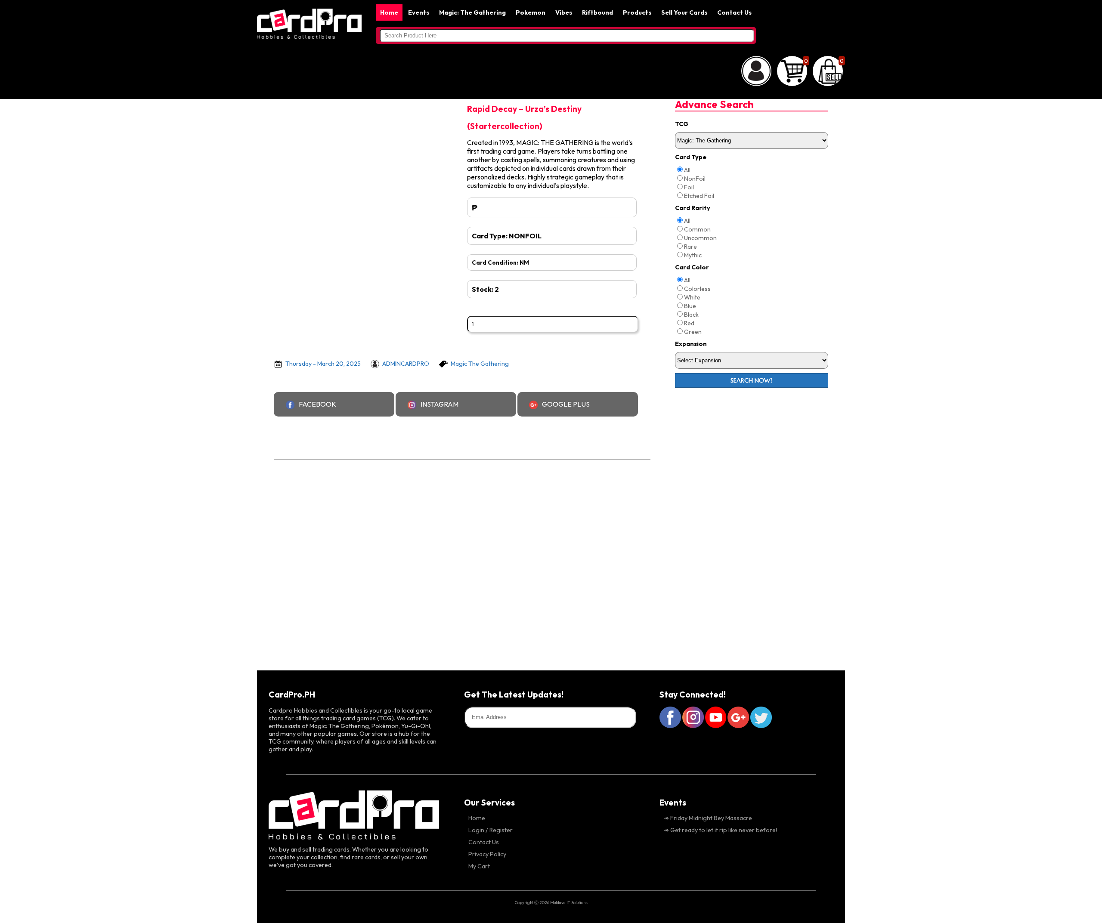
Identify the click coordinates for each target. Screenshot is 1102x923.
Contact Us (734, 12)
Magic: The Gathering (472, 12)
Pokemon (530, 12)
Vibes (563, 12)
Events (418, 12)
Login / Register (490, 830)
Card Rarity (692, 208)
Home (389, 12)
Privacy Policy (487, 854)
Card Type (690, 157)
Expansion (691, 344)
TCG (681, 124)
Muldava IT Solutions (569, 902)
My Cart (479, 866)
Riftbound (597, 12)
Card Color (692, 267)
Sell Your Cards (684, 12)
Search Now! (751, 380)
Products (637, 12)
